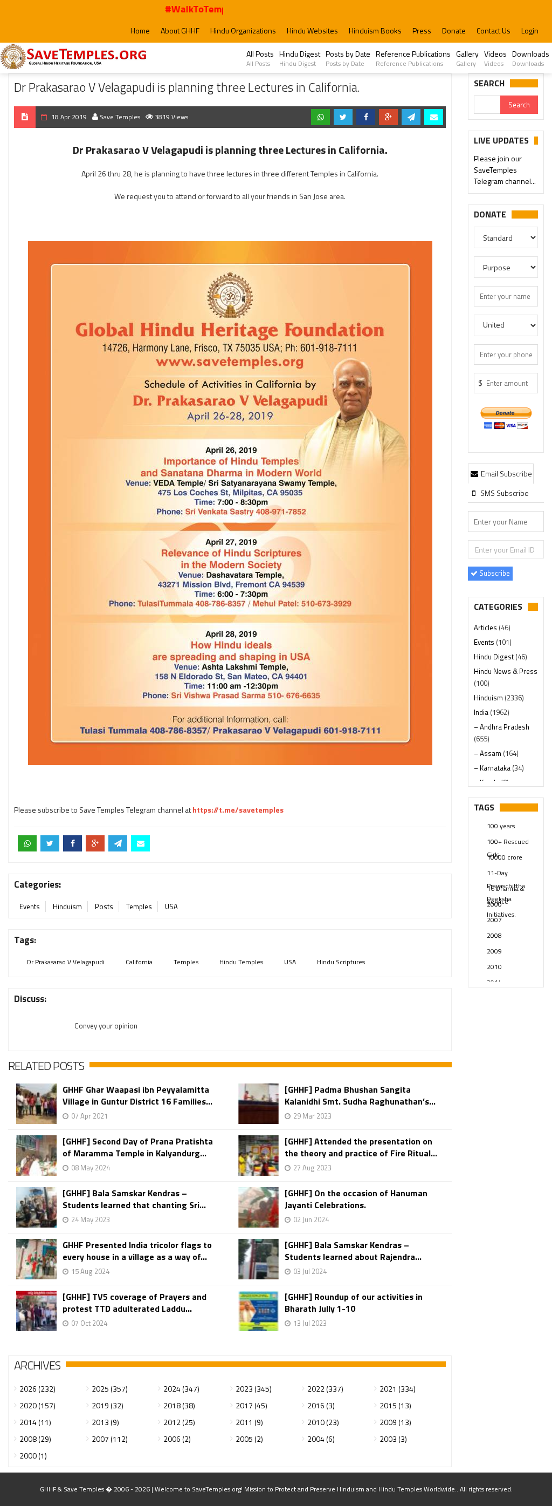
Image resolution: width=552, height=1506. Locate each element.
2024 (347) (181, 1388)
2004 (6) (321, 1438)
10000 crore (504, 857)
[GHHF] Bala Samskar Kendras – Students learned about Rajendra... (353, 1251)
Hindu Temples (241, 962)
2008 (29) (35, 1438)
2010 (494, 967)
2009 (494, 951)
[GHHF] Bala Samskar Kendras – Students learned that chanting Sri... (134, 1199)
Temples (139, 906)
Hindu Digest (299, 58)
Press (421, 30)
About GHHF (180, 30)
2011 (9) (249, 1422)
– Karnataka (493, 767)
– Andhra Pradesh (501, 726)
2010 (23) (323, 1422)
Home (140, 30)
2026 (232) (37, 1388)
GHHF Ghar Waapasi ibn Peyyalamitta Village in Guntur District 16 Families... (137, 1095)
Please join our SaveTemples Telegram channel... (505, 152)
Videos (495, 58)
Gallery (467, 58)
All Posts (260, 58)
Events (29, 906)
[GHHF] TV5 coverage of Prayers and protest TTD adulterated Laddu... (134, 1302)
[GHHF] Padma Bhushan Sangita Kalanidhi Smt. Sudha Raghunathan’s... (360, 1095)
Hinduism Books (375, 30)
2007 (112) (110, 1438)
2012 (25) (179, 1422)
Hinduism (67, 906)
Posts (104, 906)
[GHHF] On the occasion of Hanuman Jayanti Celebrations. (356, 1199)
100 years (501, 826)
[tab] (501, 473)
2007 (494, 920)
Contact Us (493, 30)
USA (171, 906)
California (139, 962)
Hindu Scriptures (341, 962)
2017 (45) (251, 1405)
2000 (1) (33, 1455)
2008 (494, 935)
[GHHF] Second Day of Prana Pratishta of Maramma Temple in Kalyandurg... (138, 1147)
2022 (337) (325, 1388)
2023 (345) (254, 1388)
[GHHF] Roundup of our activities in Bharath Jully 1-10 (354, 1302)
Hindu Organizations (243, 30)
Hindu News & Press (505, 671)
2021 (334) (398, 1388)
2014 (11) (35, 1422)
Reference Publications (413, 58)
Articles (486, 627)
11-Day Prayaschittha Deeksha (506, 874)
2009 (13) (395, 1422)
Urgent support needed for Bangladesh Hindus (505, 175)
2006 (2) (177, 1438)
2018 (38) (179, 1405)
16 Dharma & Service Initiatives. (506, 889)
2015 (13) (395, 1405)
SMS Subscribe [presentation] (504, 493)
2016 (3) (321, 1405)
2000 (494, 904)
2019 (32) (107, 1405)
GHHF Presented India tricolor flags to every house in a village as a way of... (137, 1251)
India (482, 712)
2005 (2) (249, 1438)
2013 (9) (105, 1422)
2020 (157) (37, 1405)
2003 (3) (393, 1438)
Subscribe (494, 573)
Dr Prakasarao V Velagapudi (66, 962)
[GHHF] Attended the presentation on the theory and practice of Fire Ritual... (361, 1147)
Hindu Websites (312, 30)
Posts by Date (348, 58)
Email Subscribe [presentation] (505, 473)
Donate (454, 30)
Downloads (530, 58)
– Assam (488, 753)
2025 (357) (110, 1388)
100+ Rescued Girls (508, 842)
